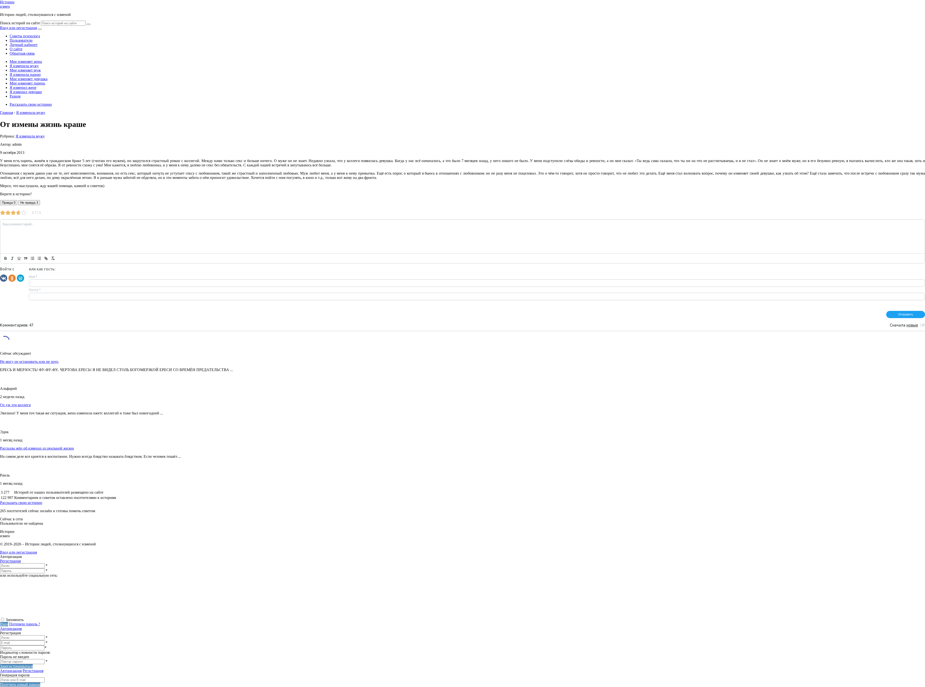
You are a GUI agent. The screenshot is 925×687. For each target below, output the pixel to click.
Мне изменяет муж (25, 70)
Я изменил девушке (26, 92)
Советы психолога (25, 36)
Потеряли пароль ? (24, 624)
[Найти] (88, 24)
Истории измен (7, 4)
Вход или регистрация (18, 28)
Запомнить (15, 620)
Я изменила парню (25, 74)
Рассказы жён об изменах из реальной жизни (37, 448)
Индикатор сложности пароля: (25, 652)
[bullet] (39, 258)
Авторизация (11, 629)
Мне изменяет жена (26, 61)
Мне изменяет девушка (28, 79)
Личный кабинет (24, 45)
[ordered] (32, 258)
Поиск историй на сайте (20, 23)
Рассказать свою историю (31, 104)
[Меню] (40, 29)
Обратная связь (22, 53)
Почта (35, 290)
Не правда (29, 202)
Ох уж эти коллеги (15, 405)
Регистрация (10, 561)
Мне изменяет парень (27, 83)
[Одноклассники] (12, 278)
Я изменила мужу (24, 66)
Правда (8, 202)
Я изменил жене (23, 87)
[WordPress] (20, 278)
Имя (33, 277)
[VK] (3, 278)
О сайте (16, 49)
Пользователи (21, 40)
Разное (15, 96)
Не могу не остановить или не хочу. (29, 362)
